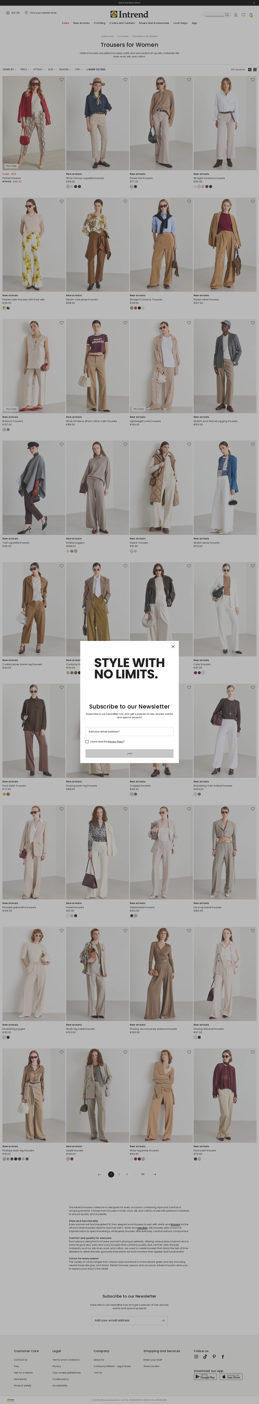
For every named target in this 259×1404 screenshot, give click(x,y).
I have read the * (107, 741)
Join (129, 753)
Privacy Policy (116, 741)
